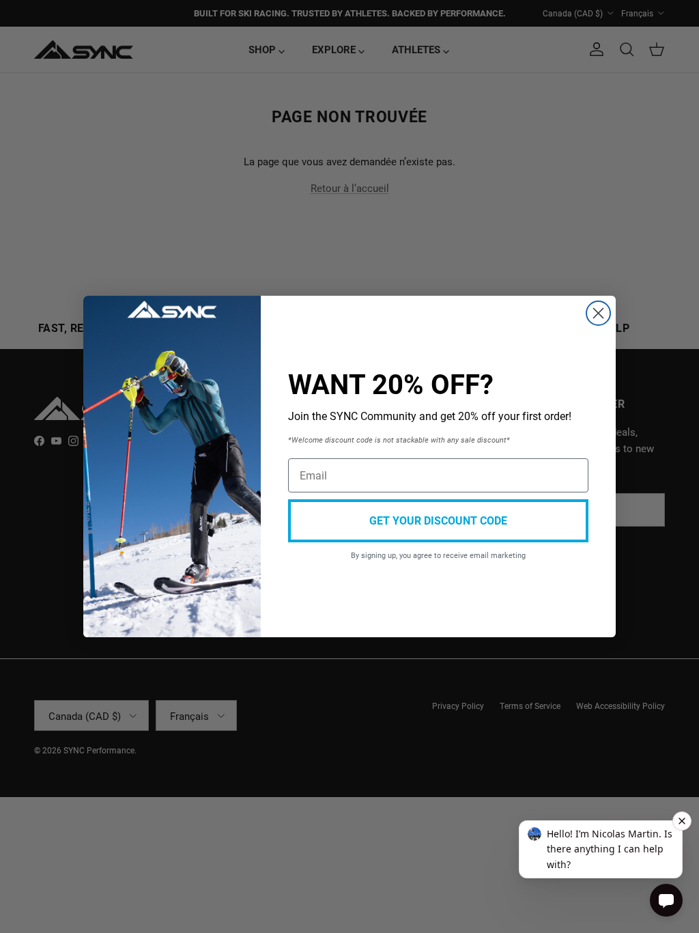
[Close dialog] (598, 313)
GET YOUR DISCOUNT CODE (438, 520)
